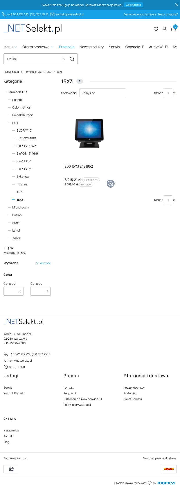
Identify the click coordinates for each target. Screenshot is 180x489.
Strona (158, 93)
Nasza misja (11, 430)
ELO (49, 72)
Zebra (16, 238)
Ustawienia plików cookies (81, 399)
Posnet (17, 100)
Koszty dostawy (134, 387)
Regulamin (70, 393)
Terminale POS (32, 72)
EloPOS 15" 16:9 (27, 153)
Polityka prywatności (77, 405)
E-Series (23, 176)
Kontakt (68, 387)
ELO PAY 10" (24, 130)
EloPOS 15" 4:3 (26, 146)
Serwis (8, 387)
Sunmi (16, 223)
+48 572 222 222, (18, 14)
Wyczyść (45, 263)
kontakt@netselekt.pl (70, 14)
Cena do (36, 283)
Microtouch (20, 207)
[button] (72, 59)
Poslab (17, 215)
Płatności (130, 393)
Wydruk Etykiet (13, 393)
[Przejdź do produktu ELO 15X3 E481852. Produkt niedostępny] (89, 134)
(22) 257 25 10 (39, 14)
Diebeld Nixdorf (22, 115)
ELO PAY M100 (26, 138)
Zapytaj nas (133, 5)
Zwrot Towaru (133, 399)
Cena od (9, 283)
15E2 (20, 192)
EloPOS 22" (24, 169)
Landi (16, 230)
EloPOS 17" (24, 161)
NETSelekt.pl (11, 72)
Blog (6, 442)
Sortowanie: (69, 93)
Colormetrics (21, 107)
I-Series (22, 184)
